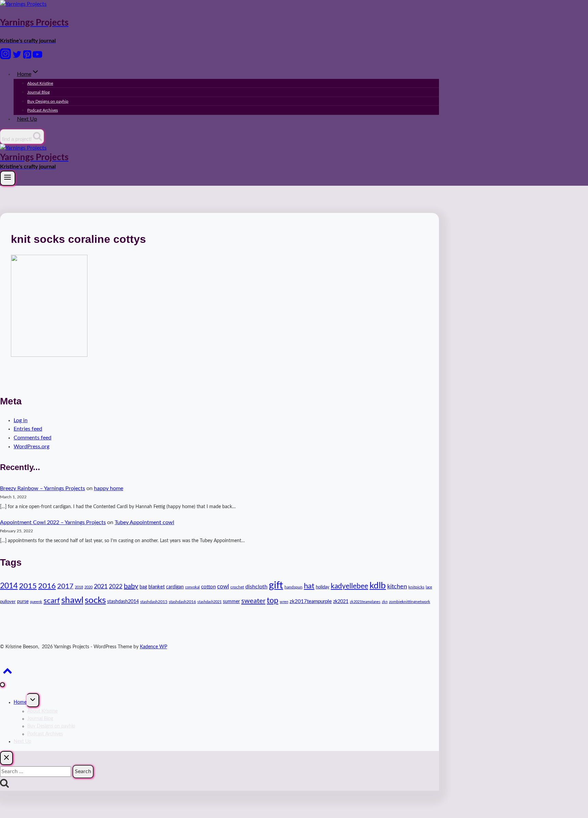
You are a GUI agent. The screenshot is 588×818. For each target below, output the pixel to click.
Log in (21, 420)
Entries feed (28, 429)
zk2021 (340, 601)
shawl (72, 600)
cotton (208, 586)
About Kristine (40, 83)
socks (95, 600)
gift (276, 585)
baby (131, 586)
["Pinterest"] (27, 57)
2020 (88, 587)
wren (284, 602)
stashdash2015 (153, 602)
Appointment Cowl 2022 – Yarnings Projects (53, 522)
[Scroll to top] (7, 673)
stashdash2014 (123, 601)
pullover (8, 602)
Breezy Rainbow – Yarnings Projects (42, 488)
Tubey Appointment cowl (144, 522)
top (272, 601)
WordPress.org (31, 446)
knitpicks (416, 587)
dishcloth (256, 586)
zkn (385, 602)
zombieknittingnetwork (409, 602)
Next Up (27, 119)
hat (309, 586)
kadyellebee (349, 586)
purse (23, 601)
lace (429, 587)
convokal (192, 587)
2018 (79, 587)
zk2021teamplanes (365, 602)
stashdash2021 (209, 602)
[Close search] (6, 758)
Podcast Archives (42, 110)
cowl (223, 586)
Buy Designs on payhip (47, 101)
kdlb (378, 585)
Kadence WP (153, 647)
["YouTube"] (37, 57)
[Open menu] (7, 178)
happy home (108, 488)
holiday (322, 587)
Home (20, 702)
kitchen (397, 586)
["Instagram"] (5, 57)
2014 (9, 586)
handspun (293, 587)
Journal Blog (38, 92)
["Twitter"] (17, 57)
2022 (115, 586)
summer (231, 601)
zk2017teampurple (311, 601)
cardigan (175, 587)
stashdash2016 (182, 602)
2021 (101, 586)
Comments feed (32, 437)
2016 (47, 586)
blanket (156, 586)
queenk (36, 602)
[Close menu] (2, 684)
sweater (253, 601)
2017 (65, 586)
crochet (237, 587)
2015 (28, 586)
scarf (52, 600)
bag (143, 587)
